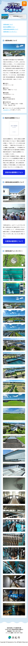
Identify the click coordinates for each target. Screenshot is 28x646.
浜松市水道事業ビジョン (9, 27)
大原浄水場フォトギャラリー (10, 31)
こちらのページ (7, 110)
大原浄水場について (8, 24)
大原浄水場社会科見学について (10, 29)
